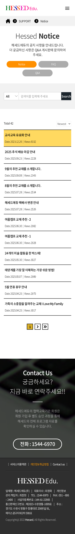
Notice (44, 21)
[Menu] (67, 8)
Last (45, 327)
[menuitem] (21, 64)
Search (66, 96)
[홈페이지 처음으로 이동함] (8, 21)
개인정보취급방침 (39, 464)
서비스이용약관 (18, 464)
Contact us (59, 464)
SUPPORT (25, 21)
